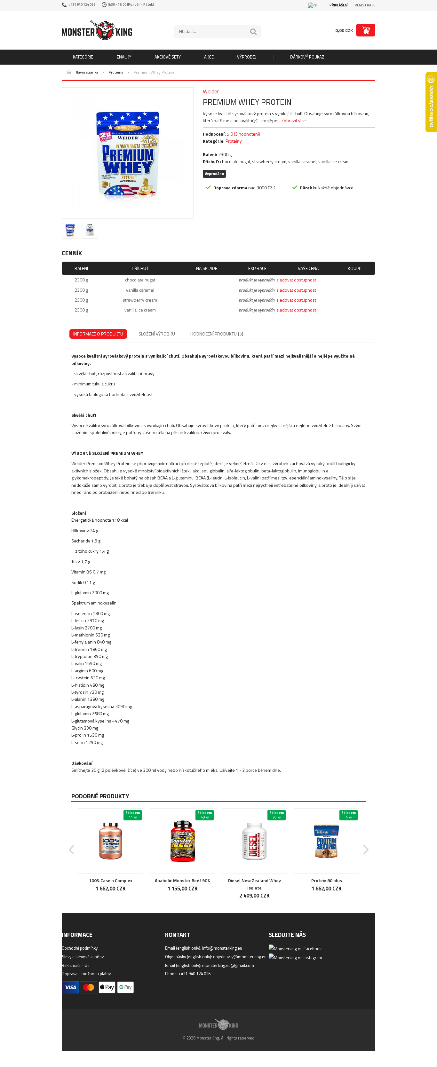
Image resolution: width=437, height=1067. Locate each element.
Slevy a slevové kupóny (83, 956)
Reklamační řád (76, 965)
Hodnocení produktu (216, 333)
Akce (209, 57)
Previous (71, 845)
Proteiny (116, 72)
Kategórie (83, 57)
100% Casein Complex (110, 880)
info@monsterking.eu (222, 948)
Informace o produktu (98, 333)
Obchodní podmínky (80, 948)
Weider (211, 91)
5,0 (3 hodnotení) (243, 133)
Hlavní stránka (86, 72)
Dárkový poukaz (307, 57)
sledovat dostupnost (296, 279)
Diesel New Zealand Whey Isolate (254, 884)
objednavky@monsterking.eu (239, 956)
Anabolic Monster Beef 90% (182, 880)
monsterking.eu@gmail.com (228, 965)
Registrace (365, 5)
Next (366, 845)
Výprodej (246, 57)
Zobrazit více (293, 120)
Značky (123, 57)
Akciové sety (168, 57)
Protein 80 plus (326, 880)
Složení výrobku (157, 333)
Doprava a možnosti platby (86, 973)
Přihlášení (339, 5)
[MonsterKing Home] (97, 30)
